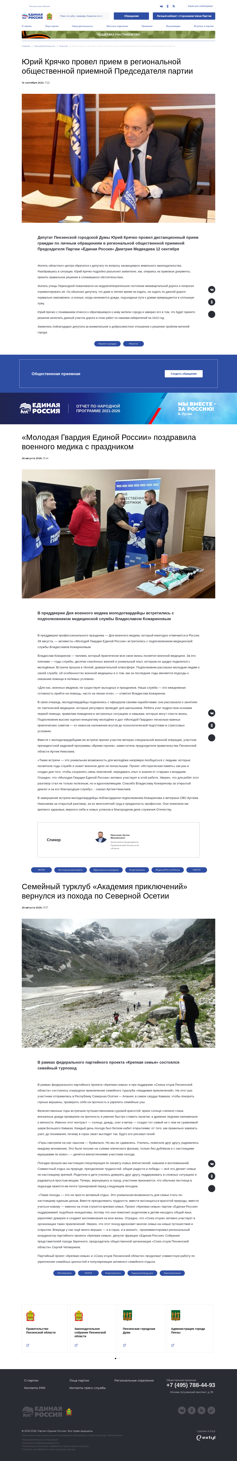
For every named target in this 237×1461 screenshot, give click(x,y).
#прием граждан (107, 343)
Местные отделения (117, 26)
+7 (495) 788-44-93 (190, 1385)
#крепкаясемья (172, 1273)
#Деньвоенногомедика (106, 870)
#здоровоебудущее (142, 1273)
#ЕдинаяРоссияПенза (168, 870)
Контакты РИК (34, 1388)
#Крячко (133, 343)
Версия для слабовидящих (200, 6)
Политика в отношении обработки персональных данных (55, 1446)
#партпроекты (137, 870)
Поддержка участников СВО (119, 34)
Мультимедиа (173, 26)
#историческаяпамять (70, 870)
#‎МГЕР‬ (197, 870)
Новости (63, 46)
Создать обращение (184, 373)
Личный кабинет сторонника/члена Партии (184, 16)
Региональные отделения (134, 1380)
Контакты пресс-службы (87, 1388)
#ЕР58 (41, 870)
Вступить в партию (204, 26)
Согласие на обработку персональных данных (48, 1449)
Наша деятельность (82, 26)
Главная (26, 46)
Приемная (147, 26)
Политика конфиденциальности (40, 1443)
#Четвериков (64, 1273)
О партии (27, 26)
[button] (115, 1358)
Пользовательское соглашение (40, 1439)
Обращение (131, 16)
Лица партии (52, 26)
